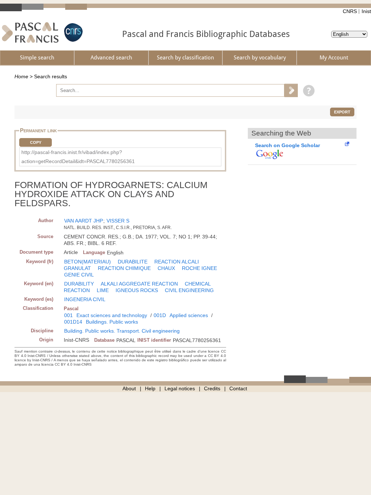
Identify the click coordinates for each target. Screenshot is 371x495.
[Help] (307, 90)
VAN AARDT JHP (83, 221)
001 (68, 315)
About (129, 388)
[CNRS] (72, 32)
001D (160, 315)
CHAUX (166, 268)
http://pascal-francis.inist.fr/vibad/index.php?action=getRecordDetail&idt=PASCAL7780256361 (78, 156)
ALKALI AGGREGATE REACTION (139, 284)
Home (21, 76)
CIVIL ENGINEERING (189, 290)
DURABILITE (132, 262)
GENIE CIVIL (79, 275)
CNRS (350, 11)
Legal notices (179, 388)
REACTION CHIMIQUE (124, 268)
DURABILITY (79, 284)
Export (342, 112)
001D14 (73, 322)
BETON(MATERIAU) (87, 262)
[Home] (30, 32)
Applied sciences (189, 315)
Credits (212, 388)
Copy (35, 142)
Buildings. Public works (112, 322)
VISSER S (118, 221)
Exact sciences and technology (111, 315)
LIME (103, 290)
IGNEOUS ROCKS (137, 290)
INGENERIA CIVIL (84, 299)
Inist (366, 11)
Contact (238, 388)
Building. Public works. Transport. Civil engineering (122, 331)
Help (150, 388)
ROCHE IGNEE (199, 268)
